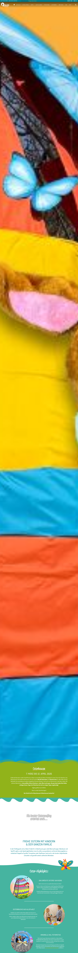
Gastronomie (54, 4)
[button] (76, 5)
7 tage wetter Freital (33, 1)
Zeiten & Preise (25, 4)
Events (32, 4)
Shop (70, 4)
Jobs (66, 4)
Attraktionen (47, 4)
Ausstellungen (39, 4)
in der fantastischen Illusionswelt (52, 947)
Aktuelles (18, 4)
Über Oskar (61, 4)
